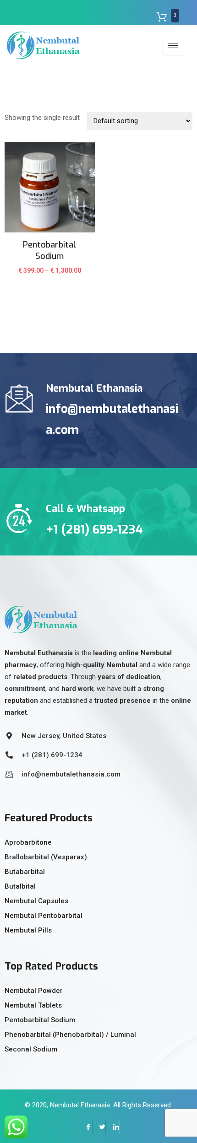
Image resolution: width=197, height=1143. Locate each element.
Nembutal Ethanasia (80, 1105)
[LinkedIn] (113, 1127)
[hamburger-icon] (173, 45)
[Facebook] (85, 1127)
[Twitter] (99, 1127)
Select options (49, 276)
